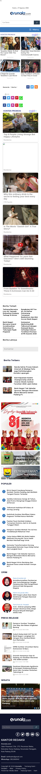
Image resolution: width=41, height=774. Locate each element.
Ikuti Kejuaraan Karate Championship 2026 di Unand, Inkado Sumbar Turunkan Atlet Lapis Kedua (25, 381)
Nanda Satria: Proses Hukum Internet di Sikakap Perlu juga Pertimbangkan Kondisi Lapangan (26, 370)
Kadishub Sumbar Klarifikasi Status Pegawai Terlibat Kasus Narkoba (21, 515)
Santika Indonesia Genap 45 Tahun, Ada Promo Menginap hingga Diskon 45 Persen (22, 501)
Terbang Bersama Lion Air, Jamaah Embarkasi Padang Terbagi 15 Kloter (11, 312)
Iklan (11, 768)
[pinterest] (17, 98)
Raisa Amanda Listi (19, 578)
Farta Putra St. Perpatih (21, 604)
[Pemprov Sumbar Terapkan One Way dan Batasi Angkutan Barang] (7, 625)
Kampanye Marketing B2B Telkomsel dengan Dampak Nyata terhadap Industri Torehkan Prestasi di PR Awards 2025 (29, 328)
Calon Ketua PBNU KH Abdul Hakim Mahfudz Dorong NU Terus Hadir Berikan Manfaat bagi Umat (21, 538)
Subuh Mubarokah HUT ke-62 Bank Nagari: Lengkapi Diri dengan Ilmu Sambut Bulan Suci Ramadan (25, 637)
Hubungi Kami (26, 770)
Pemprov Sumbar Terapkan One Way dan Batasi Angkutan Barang (25, 625)
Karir (35, 770)
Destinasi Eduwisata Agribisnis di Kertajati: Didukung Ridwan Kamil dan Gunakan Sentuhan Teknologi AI (25, 669)
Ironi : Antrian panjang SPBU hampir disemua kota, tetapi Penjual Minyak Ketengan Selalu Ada (24, 610)
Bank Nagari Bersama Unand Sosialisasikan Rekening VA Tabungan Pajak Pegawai (10, 327)
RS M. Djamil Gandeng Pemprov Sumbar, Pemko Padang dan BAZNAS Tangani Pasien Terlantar (22, 492)
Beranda (6, 87)
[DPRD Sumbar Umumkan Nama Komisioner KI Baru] (7, 649)
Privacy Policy (21, 768)
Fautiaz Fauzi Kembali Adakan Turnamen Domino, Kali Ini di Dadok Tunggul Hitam (21, 523)
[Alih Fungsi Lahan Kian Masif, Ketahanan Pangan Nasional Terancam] (7, 596)
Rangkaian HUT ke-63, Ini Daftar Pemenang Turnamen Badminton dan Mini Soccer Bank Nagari (29, 314)
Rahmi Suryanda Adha (20, 593)
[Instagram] (13, 98)
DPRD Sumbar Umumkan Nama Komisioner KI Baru (25, 648)
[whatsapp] (21, 98)
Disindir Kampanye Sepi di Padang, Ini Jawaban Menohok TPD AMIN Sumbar (25, 657)
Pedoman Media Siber (9, 770)
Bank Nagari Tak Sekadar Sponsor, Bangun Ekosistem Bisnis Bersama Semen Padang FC (26, 391)
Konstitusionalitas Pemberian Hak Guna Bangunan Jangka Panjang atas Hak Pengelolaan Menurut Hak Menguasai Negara (25, 584)
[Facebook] (28, 87)
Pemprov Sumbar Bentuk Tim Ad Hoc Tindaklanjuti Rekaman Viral (22, 531)
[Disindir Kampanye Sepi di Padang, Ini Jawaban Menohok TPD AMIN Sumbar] (7, 658)
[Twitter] (32, 87)
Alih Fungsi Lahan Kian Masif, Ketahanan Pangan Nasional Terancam (25, 597)
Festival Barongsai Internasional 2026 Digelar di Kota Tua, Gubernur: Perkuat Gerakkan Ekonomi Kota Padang (20, 699)
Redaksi (4, 768)
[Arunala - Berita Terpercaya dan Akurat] (20, 13)
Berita (13, 87)
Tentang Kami (29, 766)
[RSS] (36, 87)
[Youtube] (32, 735)
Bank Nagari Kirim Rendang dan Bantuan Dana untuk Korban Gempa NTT (21, 564)
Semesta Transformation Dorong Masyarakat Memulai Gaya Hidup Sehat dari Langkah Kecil (23, 547)
